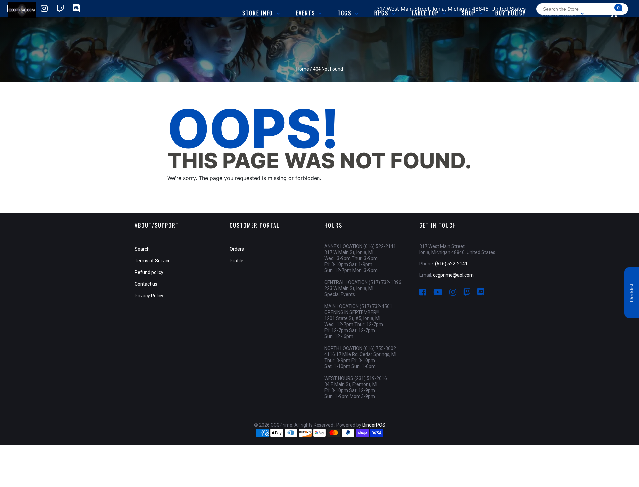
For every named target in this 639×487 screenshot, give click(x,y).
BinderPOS (373, 425)
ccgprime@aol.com (453, 275)
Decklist (631, 292)
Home (302, 69)
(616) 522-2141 (451, 263)
